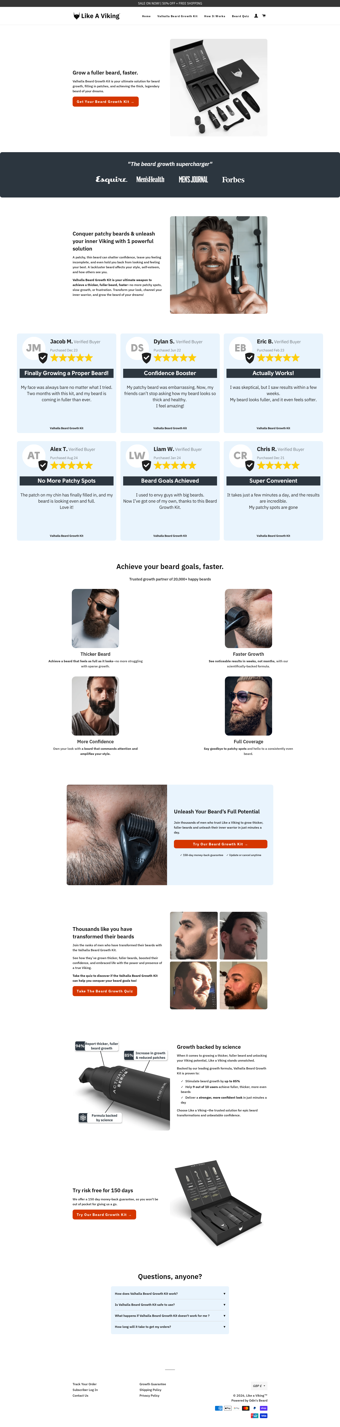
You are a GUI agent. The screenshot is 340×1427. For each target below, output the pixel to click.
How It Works (214, 16)
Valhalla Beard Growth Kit (177, 16)
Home (146, 16)
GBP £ (257, 1386)
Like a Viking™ (256, 1395)
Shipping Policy (150, 1390)
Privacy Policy (149, 1395)
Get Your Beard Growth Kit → (106, 101)
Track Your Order (85, 1384)
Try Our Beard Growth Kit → (220, 844)
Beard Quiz (240, 16)
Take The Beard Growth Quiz (105, 991)
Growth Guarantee (153, 1384)
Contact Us (80, 1395)
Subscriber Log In (85, 1390)
